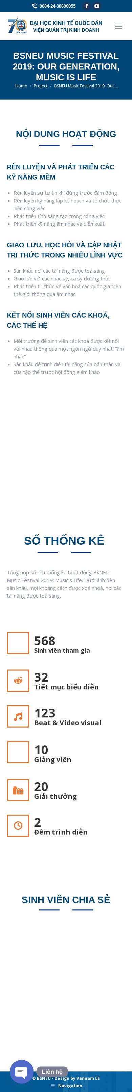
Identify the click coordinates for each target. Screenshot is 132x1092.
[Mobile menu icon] (118, 26)
